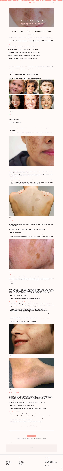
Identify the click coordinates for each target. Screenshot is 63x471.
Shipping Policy (21, 464)
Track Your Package (8, 462)
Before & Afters (8, 461)
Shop (6, 460)
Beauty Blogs (8, 463)
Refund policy (21, 463)
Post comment (31, 436)
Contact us (7, 465)
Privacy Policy (35, 438)
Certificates (20, 460)
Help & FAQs (7, 464)
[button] (53, 3)
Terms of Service (41, 438)
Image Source (11, 111)
